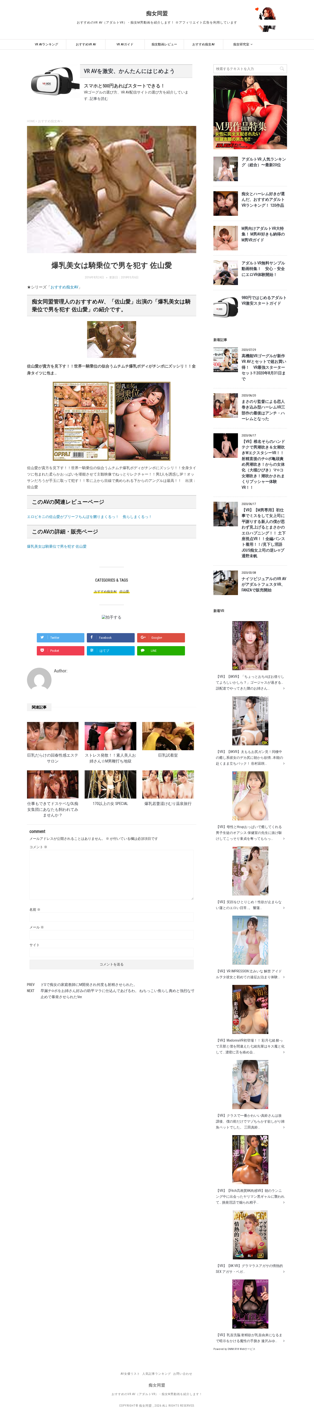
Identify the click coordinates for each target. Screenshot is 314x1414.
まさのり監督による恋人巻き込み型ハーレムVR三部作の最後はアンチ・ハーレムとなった (263, 410)
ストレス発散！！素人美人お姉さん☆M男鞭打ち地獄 (110, 758)
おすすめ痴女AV (203, 44)
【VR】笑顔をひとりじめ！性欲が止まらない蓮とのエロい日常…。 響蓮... (249, 905)
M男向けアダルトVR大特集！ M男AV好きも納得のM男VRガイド (263, 234)
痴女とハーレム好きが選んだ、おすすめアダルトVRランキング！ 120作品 (263, 200)
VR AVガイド (125, 44)
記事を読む (99, 98)
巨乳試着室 (168, 755)
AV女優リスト (130, 1373)
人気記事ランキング (156, 1373)
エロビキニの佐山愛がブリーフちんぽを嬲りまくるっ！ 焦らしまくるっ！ (89, 517)
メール (36, 927)
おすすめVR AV (86, 44)
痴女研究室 (241, 44)
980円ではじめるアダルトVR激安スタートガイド (264, 301)
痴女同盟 (157, 13)
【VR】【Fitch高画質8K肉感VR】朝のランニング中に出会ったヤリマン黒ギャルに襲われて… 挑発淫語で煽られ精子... (250, 1196)
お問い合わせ (182, 1373)
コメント (38, 847)
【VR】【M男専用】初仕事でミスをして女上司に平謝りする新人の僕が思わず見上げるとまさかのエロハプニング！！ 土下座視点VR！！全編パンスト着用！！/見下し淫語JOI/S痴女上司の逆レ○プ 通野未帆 (264, 533)
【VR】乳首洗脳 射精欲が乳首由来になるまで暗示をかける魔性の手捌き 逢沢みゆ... (249, 1338)
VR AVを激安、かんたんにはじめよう (129, 71)
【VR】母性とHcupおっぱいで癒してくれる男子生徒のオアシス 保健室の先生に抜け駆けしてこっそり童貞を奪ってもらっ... (249, 833)
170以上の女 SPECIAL (110, 804)
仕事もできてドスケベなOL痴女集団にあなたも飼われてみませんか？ (52, 809)
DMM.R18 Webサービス (241, 1349)
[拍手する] (111, 617)
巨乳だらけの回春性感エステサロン (52, 758)
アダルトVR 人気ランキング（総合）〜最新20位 (264, 162)
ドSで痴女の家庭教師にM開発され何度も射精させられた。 (88, 984)
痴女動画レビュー (164, 44)
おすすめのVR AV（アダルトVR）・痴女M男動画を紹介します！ (157, 1394)
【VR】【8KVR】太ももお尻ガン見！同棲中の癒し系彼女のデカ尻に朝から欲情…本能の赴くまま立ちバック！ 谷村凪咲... (249, 757)
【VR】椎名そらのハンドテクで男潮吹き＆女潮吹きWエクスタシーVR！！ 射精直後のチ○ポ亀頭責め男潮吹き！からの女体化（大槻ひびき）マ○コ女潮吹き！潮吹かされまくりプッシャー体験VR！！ (263, 464)
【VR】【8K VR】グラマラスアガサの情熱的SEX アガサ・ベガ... (249, 1269)
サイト (34, 945)
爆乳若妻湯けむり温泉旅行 (168, 804)
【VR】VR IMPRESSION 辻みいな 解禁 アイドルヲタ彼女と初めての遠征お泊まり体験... (249, 974)
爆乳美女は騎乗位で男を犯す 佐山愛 (57, 546)
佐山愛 (124, 591)
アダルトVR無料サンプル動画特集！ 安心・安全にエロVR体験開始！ (263, 269)
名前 (34, 909)
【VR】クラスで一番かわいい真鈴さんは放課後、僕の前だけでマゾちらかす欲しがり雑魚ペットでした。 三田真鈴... (250, 1121)
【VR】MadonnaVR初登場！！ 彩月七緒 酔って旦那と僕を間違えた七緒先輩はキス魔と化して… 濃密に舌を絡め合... (250, 1046)
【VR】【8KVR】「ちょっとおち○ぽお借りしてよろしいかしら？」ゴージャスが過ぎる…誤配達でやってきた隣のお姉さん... (250, 682)
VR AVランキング (46, 44)
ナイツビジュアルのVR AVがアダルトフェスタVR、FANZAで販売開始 (264, 585)
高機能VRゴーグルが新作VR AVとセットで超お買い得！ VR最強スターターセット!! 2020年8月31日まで (264, 367)
